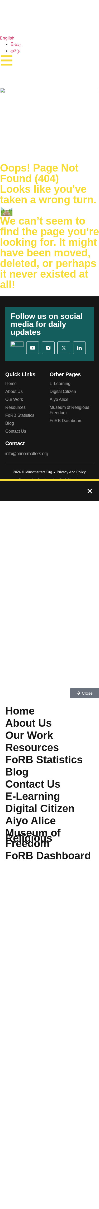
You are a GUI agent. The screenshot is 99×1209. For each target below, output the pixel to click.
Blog (9, 423)
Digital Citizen (63, 391)
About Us (14, 391)
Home (11, 383)
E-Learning (60, 383)
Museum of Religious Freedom (69, 410)
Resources (15, 407)
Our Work (14, 399)
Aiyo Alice (59, 399)
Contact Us (15, 431)
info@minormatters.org (26, 453)
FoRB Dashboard (66, 420)
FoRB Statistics (19, 415)
